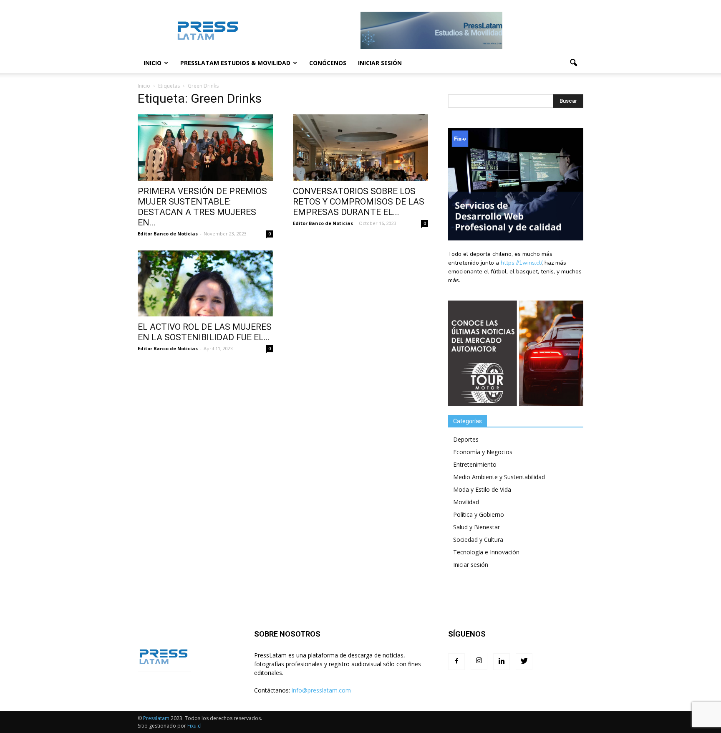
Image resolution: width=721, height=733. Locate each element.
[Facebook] (456, 661)
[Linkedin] (501, 661)
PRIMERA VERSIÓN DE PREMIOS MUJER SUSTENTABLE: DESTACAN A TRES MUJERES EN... (202, 206)
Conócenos (327, 63)
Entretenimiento (475, 464)
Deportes (466, 439)
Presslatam (156, 718)
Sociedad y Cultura (478, 539)
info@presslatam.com (321, 690)
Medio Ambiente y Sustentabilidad (499, 477)
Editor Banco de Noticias (168, 233)
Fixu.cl (194, 725)
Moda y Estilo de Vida (482, 489)
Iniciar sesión (380, 63)
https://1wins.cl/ (521, 263)
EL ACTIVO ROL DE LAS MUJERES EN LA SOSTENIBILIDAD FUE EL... (205, 332)
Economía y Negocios (482, 452)
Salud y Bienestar (476, 527)
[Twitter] (524, 661)
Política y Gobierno (478, 514)
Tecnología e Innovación (486, 552)
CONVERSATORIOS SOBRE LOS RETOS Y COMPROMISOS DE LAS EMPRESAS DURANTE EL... (358, 201)
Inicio (152, 63)
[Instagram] (479, 661)
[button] (573, 63)
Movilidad (466, 502)
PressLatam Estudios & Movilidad (235, 63)
